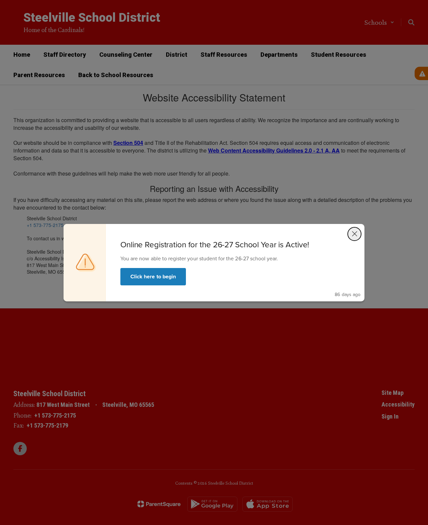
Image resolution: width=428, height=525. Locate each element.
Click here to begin (153, 276)
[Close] (354, 234)
